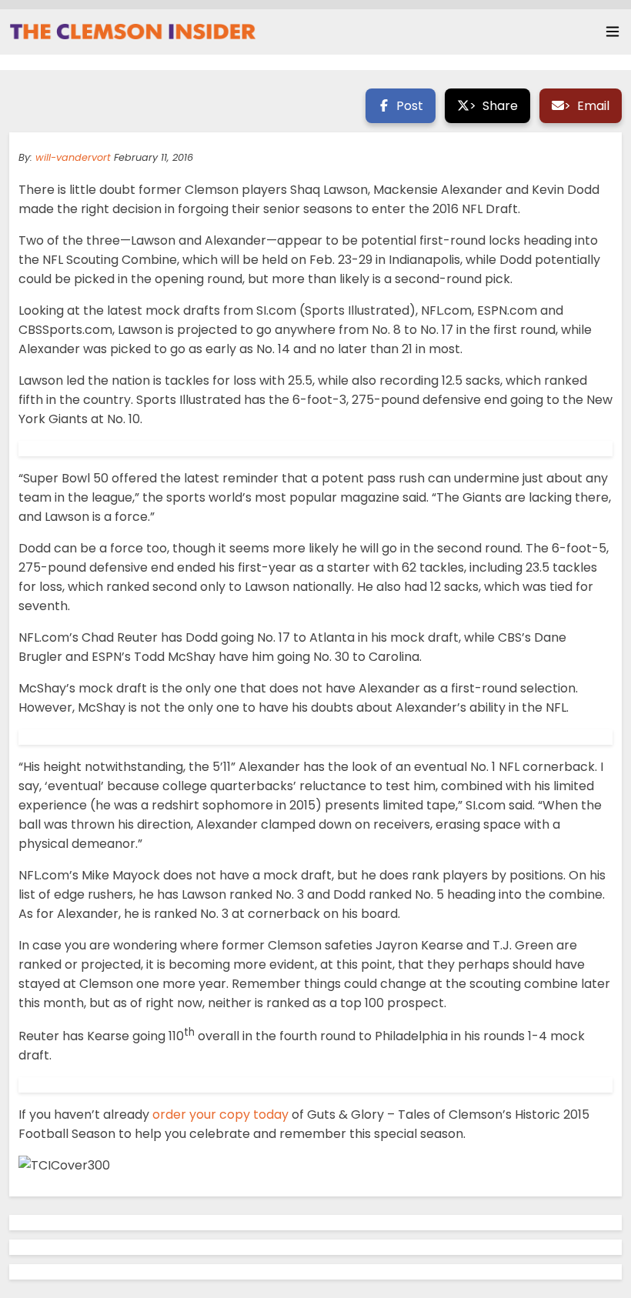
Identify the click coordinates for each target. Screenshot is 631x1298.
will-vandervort (73, 157)
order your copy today (220, 1114)
